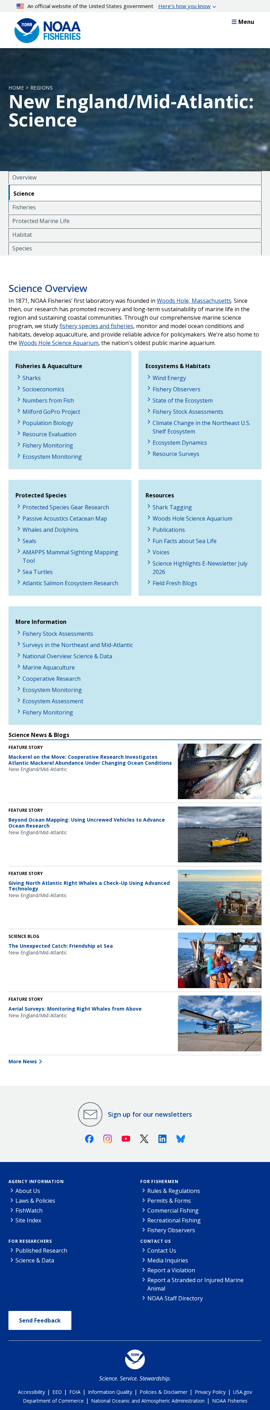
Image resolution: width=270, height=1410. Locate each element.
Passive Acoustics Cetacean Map (64, 518)
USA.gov (242, 1392)
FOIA (75, 1392)
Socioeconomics (43, 389)
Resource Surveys (176, 454)
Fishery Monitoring (47, 445)
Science (23, 193)
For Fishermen (159, 1181)
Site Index (28, 1220)
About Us (27, 1191)
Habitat (22, 235)
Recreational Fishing (174, 1220)
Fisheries (24, 207)
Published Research (41, 1250)
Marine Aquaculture (48, 667)
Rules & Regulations (173, 1191)
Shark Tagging (172, 507)
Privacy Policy (210, 1392)
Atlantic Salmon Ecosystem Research (70, 583)
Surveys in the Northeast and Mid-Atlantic (77, 645)
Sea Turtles (37, 572)
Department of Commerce (53, 1400)
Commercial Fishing (173, 1210)
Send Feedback (40, 1320)
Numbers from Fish (48, 400)
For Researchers (30, 1241)
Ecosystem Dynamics (180, 442)
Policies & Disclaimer (163, 1392)
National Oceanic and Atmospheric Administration (148, 1400)
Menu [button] (246, 22)
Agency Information (36, 1181)
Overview (24, 177)
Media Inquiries (167, 1260)
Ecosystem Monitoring (52, 457)
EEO (57, 1392)
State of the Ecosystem (183, 400)
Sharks (31, 378)
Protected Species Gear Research (65, 507)
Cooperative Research (51, 679)
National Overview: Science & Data (67, 656)
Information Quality (110, 1392)
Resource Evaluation (49, 434)
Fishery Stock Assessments (188, 412)
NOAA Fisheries (230, 1400)
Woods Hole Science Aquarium (192, 518)
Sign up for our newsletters (150, 1114)
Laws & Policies (35, 1201)
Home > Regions (30, 87)
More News (22, 1061)
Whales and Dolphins (50, 530)
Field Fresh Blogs (175, 583)
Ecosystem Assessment (52, 701)
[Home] (45, 29)
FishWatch (29, 1210)
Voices (161, 552)
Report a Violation (171, 1270)
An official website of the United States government (119, 5)
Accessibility (31, 1392)
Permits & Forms (169, 1201)
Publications (169, 530)
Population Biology (47, 423)
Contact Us (155, 1241)
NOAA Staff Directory (175, 1298)
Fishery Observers (176, 389)
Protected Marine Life (41, 221)
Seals (29, 541)
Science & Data (34, 1260)
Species (22, 248)
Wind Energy (169, 378)
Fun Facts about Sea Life (185, 541)
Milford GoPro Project (51, 412)
